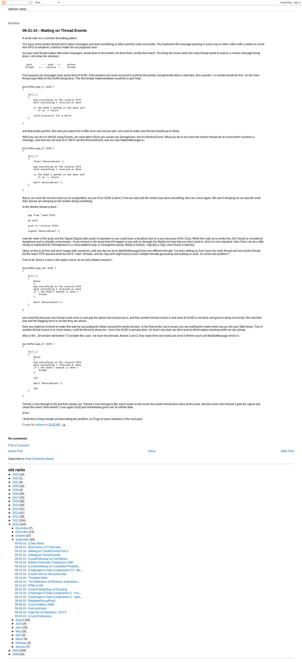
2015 (15, 505)
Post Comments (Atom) (39, 458)
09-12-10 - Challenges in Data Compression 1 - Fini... (48, 593)
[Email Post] (63, 424)
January (21, 646)
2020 (15, 486)
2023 (15, 474)
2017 (15, 497)
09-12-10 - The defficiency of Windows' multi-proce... (47, 581)
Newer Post (15, 451)
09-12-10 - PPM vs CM (29, 585)
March (20, 639)
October (21, 535)
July (18, 623)
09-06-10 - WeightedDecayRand (35, 600)
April (19, 635)
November (22, 531)
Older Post (287, 451)
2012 (15, 516)
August (20, 619)
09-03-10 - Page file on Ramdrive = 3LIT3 (40, 612)
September (23, 539)
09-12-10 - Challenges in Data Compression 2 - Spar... (48, 596)
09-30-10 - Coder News (29, 543)
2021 (15, 482)
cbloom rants (17, 9)
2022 (15, 478)
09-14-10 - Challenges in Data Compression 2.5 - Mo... (48, 570)
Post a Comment (18, 445)
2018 (15, 493)
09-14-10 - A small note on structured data (40, 573)
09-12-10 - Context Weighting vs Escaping (41, 589)
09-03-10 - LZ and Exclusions (33, 616)
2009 (15, 650)
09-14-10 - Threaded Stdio (31, 577)
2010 (15, 524)
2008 (15, 654)
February (21, 642)
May (18, 631)
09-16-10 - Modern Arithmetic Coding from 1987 (44, 562)
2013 (15, 512)
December (22, 528)
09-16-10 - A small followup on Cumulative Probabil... (47, 566)
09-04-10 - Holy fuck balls (30, 608)
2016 (15, 501)
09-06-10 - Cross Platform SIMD (34, 604)
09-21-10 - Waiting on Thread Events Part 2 (41, 551)
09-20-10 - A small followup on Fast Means (41, 558)
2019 (15, 489)
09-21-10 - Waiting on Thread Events (37, 554)
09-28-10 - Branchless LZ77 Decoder (38, 547)
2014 (15, 508)
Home (152, 451)
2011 (15, 520)
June (19, 627)
